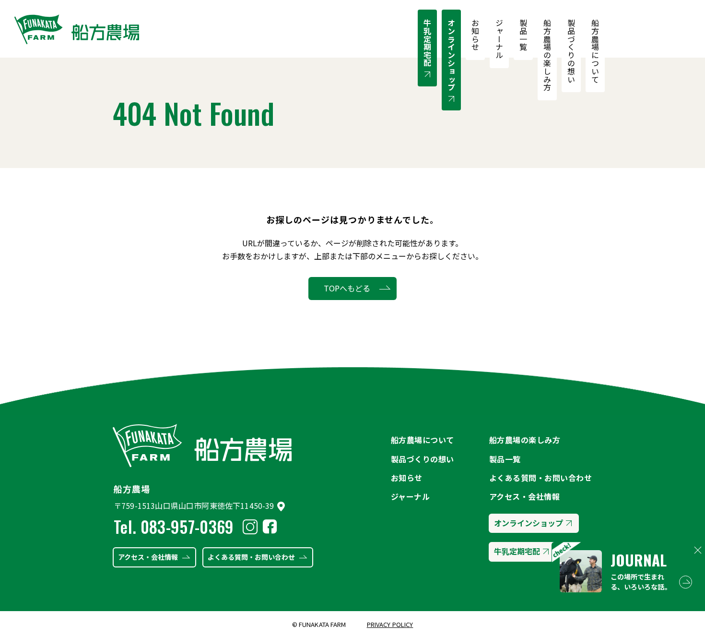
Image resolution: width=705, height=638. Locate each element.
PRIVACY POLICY (390, 624)
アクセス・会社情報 (148, 557)
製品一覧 (523, 35)
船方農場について (595, 51)
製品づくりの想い (571, 51)
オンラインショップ (451, 55)
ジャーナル (499, 39)
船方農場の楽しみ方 (547, 55)
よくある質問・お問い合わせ (251, 557)
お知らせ (475, 35)
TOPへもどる (347, 288)
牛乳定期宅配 (427, 43)
